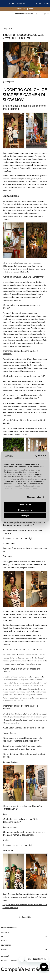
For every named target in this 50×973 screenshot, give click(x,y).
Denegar (25, 515)
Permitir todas (25, 504)
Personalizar (23, 510)
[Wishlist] (45, 14)
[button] (2, 14)
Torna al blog (26, 917)
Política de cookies (28, 488)
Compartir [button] (10, 81)
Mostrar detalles (34, 497)
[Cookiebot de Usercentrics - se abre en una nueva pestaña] (35, 456)
